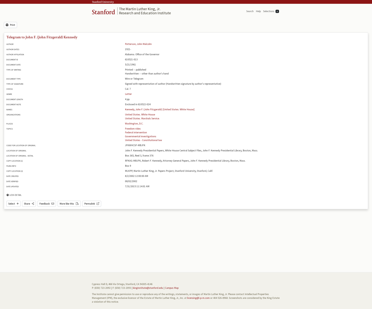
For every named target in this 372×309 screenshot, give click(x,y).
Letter (128, 94)
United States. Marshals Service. (142, 118)
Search (250, 11)
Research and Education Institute (145, 12)
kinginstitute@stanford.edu (148, 287)
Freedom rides (133, 128)
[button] (29, 204)
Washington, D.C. (134, 123)
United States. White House (140, 114)
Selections (270, 11)
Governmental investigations (140, 136)
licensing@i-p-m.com (198, 298)
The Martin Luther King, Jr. (140, 8)
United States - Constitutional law (143, 140)
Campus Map (172, 287)
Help (258, 11)
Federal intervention (136, 132)
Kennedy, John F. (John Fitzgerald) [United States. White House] (159, 109)
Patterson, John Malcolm (138, 44)
